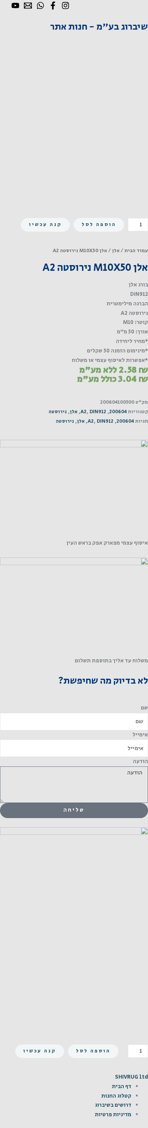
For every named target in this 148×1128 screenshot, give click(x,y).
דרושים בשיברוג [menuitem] (113, 1105)
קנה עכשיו (45, 224)
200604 (118, 411)
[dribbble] (40, 5)
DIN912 (98, 411)
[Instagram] (65, 5)
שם (144, 708)
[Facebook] (53, 5)
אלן (116, 250)
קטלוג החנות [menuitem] (116, 1096)
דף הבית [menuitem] (121, 1086)
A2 (83, 411)
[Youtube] (15, 5)
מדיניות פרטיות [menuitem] (113, 1115)
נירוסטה (58, 411)
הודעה (140, 761)
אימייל (140, 735)
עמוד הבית (136, 250)
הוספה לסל (99, 224)
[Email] (28, 5)
